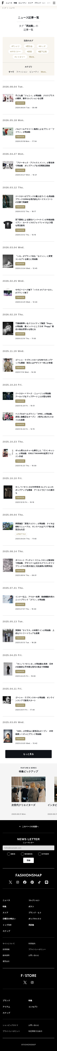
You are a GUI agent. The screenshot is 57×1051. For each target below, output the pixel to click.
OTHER (45, 854)
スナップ (6, 931)
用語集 (31, 925)
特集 (15, 3)
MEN (13, 854)
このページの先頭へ (30, 826)
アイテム (6, 1007)
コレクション (34, 900)
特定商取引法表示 (35, 1031)
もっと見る (28, 754)
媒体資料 (6, 955)
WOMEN (28, 854)
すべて (11, 72)
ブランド (6, 1000)
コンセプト (33, 1007)
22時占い (50, 3)
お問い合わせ (33, 955)
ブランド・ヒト (40, 3)
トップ (4, 8)
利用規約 (31, 944)
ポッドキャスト (34, 919)
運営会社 (6, 961)
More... (32, 57)
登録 (28, 860)
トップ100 (7, 925)
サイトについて (9, 944)
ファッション (21, 72)
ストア (30, 3)
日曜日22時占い (9, 919)
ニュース (9, 3)
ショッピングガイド (10, 1025)
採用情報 (6, 949)
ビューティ (23, 3)
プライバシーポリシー (37, 949)
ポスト (31, 906)
